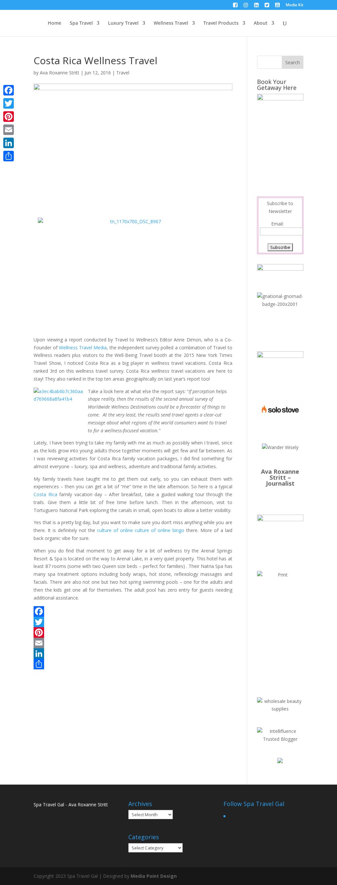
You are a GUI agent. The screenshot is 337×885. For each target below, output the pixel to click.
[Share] (133, 664)
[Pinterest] (133, 632)
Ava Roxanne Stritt (59, 72)
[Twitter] (133, 622)
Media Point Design (154, 876)
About (261, 23)
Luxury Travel (123, 23)
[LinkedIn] (133, 653)
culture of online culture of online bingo (140, 530)
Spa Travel (81, 23)
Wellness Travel (171, 23)
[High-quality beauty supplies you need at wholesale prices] (280, 709)
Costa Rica (45, 494)
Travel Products (221, 23)
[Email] (133, 643)
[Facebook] (133, 611)
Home (54, 23)
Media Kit (294, 5)
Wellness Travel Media (83, 347)
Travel (122, 72)
